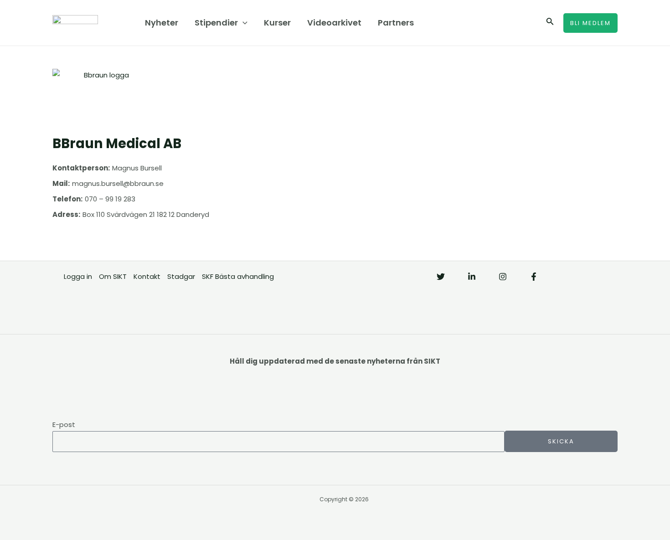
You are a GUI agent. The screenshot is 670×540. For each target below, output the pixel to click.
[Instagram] (503, 277)
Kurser (277, 22)
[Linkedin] (472, 277)
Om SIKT (113, 276)
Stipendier (216, 22)
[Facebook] (534, 277)
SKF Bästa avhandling (238, 276)
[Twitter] (441, 277)
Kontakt (147, 276)
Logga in (78, 276)
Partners (396, 22)
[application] (242, 23)
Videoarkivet (334, 22)
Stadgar (181, 276)
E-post (63, 424)
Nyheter (161, 22)
